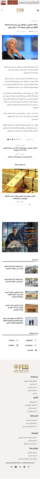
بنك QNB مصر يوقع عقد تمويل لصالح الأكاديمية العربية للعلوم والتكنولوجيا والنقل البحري (13, 320)
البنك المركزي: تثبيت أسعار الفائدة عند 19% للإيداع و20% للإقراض (14, 307)
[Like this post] (19, 139)
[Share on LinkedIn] (12, 139)
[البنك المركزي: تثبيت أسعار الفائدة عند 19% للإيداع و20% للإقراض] (31, 308)
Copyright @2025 (12, 462)
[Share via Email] (8, 139)
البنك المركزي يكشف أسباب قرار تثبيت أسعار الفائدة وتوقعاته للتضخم (14, 294)
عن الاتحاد (34, 376)
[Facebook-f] (29, 467)
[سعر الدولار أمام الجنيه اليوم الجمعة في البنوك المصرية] (31, 282)
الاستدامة (34, 415)
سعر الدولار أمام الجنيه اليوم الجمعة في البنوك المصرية (13, 280)
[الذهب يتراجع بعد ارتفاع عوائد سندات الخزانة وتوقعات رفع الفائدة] (20, 181)
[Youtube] (15, 467)
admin (31, 31)
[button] (4, 187)
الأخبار (35, 397)
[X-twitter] (20, 467)
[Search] (2, 10)
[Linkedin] (24, 467)
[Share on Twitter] (15, 139)
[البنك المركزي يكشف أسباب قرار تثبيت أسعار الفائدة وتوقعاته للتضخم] (31, 295)
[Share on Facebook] (16, 139)
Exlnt (19, 462)
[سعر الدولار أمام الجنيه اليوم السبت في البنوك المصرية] (31, 269)
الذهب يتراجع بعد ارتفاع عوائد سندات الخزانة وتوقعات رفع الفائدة (20, 197)
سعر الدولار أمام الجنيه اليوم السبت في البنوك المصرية (13, 267)
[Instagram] (11, 467)
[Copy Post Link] (10, 139)
